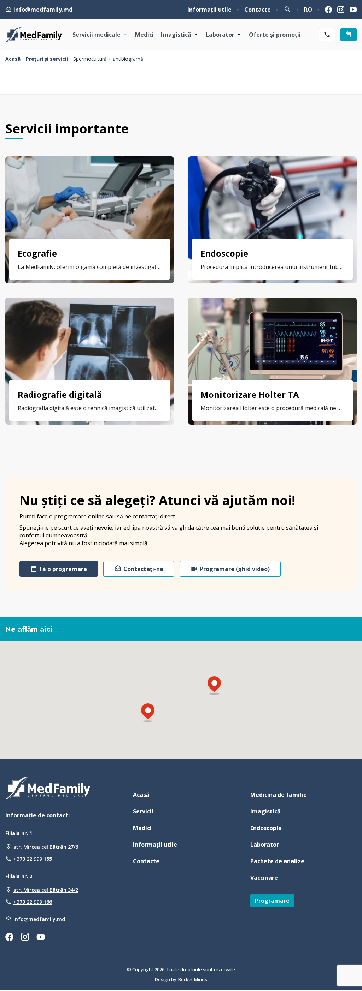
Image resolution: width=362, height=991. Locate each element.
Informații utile (209, 9)
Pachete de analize (277, 861)
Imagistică (176, 34)
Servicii (143, 811)
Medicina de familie (278, 795)
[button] (148, 713)
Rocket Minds (192, 979)
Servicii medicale (96, 34)
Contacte (257, 9)
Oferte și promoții (275, 34)
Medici (144, 34)
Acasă (13, 59)
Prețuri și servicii (47, 59)
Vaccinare (264, 878)
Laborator (220, 34)
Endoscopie (266, 828)
